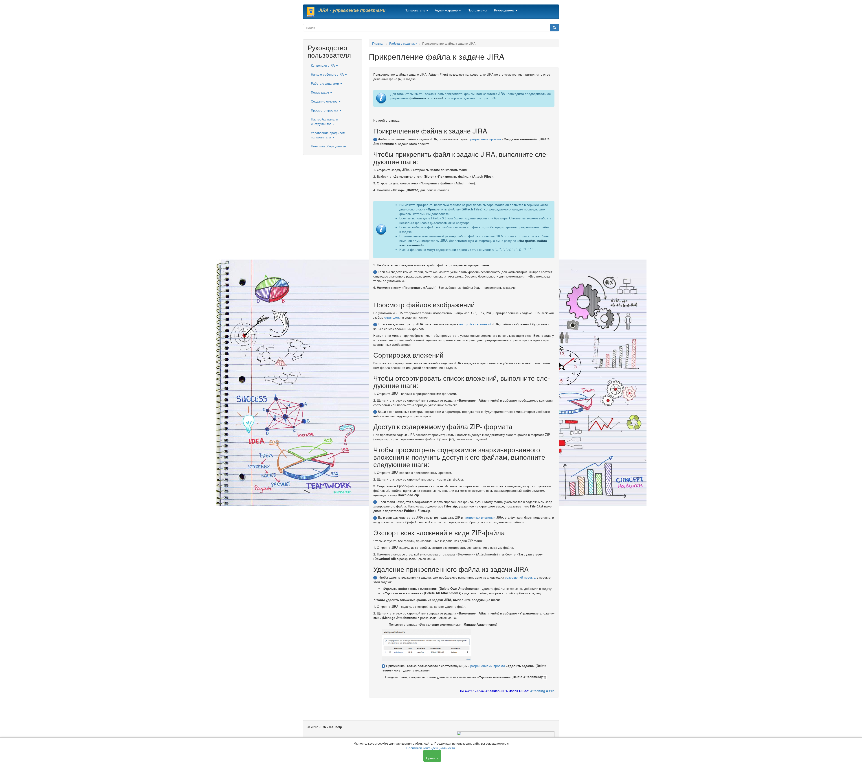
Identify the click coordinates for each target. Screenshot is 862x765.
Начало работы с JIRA (328, 74)
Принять (432, 758)
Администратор (447, 10)
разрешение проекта (485, 139)
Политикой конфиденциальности (430, 747)
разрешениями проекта (487, 665)
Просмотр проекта (325, 110)
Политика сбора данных (328, 146)
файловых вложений (426, 98)
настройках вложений (475, 324)
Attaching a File (542, 690)
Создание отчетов (324, 101)
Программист (477, 10)
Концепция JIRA (323, 65)
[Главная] (312, 11)
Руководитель (504, 10)
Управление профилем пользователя (328, 134)
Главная (378, 43)
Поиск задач (320, 92)
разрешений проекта (520, 577)
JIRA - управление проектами (351, 10)
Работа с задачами (325, 83)
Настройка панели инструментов (324, 121)
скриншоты (392, 317)
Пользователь (415, 10)
